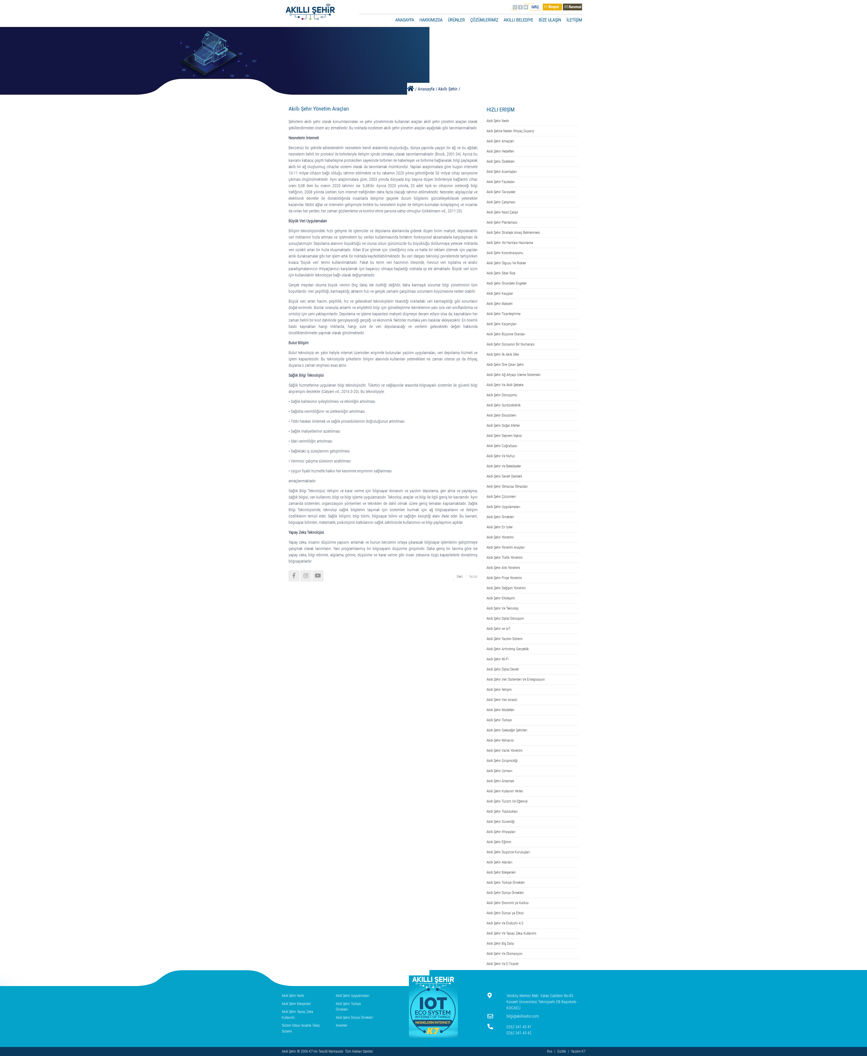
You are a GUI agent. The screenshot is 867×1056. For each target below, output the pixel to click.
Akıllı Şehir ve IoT (498, 629)
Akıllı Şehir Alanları (499, 862)
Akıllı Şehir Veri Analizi (502, 700)
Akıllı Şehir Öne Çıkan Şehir (505, 364)
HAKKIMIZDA (431, 20)
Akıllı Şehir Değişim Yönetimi (506, 588)
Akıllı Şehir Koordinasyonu (505, 253)
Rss (549, 1051)
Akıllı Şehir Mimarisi (500, 740)
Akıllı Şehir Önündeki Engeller (507, 283)
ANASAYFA (404, 20)
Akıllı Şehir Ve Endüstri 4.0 (505, 923)
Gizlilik (561, 1051)
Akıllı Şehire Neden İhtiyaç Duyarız (510, 131)
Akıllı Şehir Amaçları (500, 141)
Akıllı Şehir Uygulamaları (503, 507)
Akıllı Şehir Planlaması (502, 222)
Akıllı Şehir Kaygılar (500, 293)
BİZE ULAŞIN (550, 20)
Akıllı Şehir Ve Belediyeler (504, 466)
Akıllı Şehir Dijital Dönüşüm (505, 618)
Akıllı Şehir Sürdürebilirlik (504, 405)
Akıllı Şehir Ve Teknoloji (502, 608)
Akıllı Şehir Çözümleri (501, 496)
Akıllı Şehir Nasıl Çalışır (502, 212)
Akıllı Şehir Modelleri (500, 710)
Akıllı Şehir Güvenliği (501, 821)
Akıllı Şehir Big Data (500, 943)
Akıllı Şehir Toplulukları (502, 811)
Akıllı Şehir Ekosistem (501, 415)
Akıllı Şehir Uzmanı (499, 771)
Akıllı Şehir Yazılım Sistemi (504, 639)
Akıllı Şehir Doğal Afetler (503, 425)
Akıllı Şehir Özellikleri (501, 161)
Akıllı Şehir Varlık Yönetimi (504, 750)
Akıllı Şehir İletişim (499, 689)
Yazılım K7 (578, 1051)
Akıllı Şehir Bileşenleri (501, 872)
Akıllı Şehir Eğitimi (499, 842)
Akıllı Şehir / (449, 89)
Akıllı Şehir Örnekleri (500, 517)
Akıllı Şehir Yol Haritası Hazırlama (510, 243)
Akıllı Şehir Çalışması (501, 202)
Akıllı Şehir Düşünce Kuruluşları (508, 852)
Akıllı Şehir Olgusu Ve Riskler (506, 263)
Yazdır (473, 576)
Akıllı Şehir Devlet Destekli (504, 476)
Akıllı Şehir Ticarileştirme (503, 314)
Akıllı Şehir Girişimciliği (502, 761)
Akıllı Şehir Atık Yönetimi (503, 568)
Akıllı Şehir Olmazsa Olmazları (507, 486)
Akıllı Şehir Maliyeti (500, 304)
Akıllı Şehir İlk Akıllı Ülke (503, 354)
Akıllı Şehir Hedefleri (500, 151)
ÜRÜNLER (456, 20)
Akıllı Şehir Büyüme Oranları (506, 334)
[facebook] (294, 575)
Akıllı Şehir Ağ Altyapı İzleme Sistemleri (514, 375)
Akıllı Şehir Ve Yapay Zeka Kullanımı (511, 933)
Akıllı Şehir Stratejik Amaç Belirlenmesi (513, 232)
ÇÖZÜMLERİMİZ (484, 20)
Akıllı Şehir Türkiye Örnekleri (506, 882)
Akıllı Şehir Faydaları (501, 182)
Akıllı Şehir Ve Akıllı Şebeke (505, 385)
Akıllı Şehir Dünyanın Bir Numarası (510, 344)
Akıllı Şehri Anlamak (500, 781)
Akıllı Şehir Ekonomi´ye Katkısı (508, 903)
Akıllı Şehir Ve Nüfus (501, 456)
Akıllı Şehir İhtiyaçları (501, 832)
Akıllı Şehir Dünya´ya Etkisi (505, 913)
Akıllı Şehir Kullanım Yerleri (505, 791)
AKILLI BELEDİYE (518, 20)
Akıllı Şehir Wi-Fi (497, 659)
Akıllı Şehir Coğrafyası (502, 446)
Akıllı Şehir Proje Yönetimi (504, 578)
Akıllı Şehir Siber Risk (501, 273)
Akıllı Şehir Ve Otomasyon (504, 954)
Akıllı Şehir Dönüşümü (502, 395)
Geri (459, 576)
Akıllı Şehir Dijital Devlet (503, 669)
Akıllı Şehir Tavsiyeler (501, 192)
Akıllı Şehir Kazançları (502, 324)
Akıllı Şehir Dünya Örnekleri (505, 893)
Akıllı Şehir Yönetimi (500, 537)
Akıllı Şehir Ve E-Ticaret (503, 964)
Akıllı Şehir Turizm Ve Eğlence (507, 801)
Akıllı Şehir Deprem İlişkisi (504, 436)
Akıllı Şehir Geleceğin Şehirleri (507, 730)
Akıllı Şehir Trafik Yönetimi (504, 557)
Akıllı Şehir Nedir (498, 121)
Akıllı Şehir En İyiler (500, 527)
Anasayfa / (427, 89)
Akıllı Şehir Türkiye (499, 720)
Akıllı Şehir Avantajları (502, 171)
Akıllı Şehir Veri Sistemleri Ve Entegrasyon (516, 679)
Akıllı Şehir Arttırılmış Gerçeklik (508, 649)
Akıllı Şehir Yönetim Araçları (506, 547)
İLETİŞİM (574, 20)
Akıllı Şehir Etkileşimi (501, 598)
